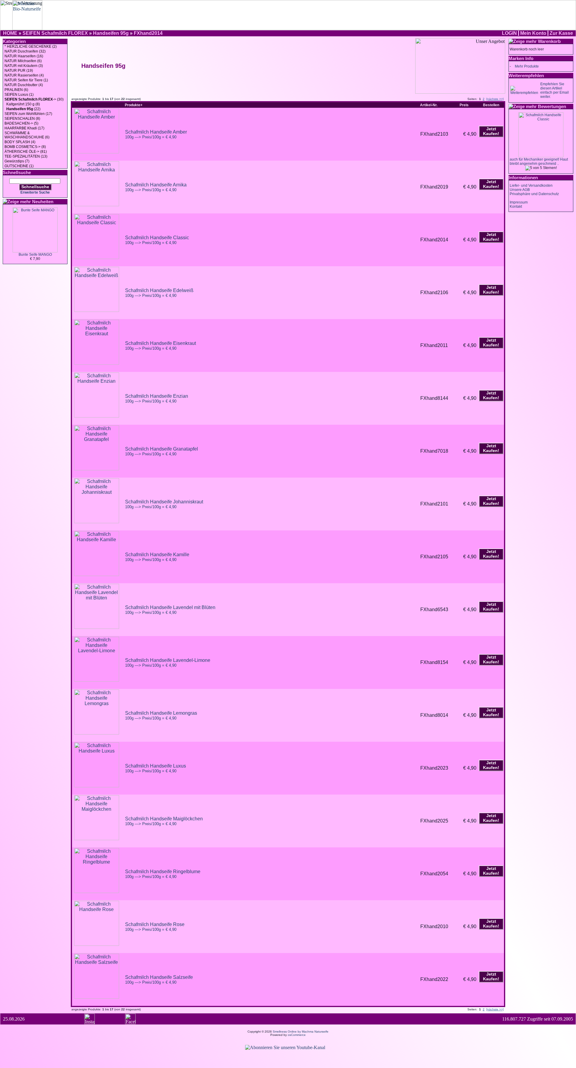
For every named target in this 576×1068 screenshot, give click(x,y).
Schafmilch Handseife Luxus (155, 768)
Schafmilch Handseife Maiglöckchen (164, 821)
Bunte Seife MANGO (35, 254)
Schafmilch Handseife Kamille (157, 557)
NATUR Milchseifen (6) (23, 61)
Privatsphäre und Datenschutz (534, 194)
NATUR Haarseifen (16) (23, 56)
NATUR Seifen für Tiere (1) (26, 80)
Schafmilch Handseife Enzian (156, 398)
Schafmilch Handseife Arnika (156, 187)
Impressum (519, 202)
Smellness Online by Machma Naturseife (300, 1031)
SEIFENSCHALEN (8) (22, 118)
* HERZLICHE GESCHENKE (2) (30, 46)
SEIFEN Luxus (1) (19, 94)
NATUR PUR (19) (18, 70)
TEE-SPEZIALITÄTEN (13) (25, 156)
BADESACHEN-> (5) (21, 123)
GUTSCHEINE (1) (19, 166)
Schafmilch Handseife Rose (154, 927)
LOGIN (509, 33)
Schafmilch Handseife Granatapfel (161, 451)
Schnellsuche (35, 186)
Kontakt (516, 206)
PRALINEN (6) (16, 90)
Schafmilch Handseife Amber (156, 134)
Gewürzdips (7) (16, 161)
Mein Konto (533, 33)
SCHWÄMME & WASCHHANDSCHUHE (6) (27, 135)
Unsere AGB (520, 190)
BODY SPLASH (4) (19, 142)
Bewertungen (552, 106)
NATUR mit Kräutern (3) (23, 66)
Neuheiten (43, 201)
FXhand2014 (148, 33)
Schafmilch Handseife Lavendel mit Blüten (170, 610)
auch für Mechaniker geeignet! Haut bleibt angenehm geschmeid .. (539, 161)
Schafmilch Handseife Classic (157, 240)
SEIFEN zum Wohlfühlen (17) (28, 114)
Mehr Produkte (527, 66)
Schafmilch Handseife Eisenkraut (160, 346)
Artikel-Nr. (428, 105)
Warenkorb (549, 41)
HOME (10, 33)
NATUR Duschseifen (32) (25, 51)
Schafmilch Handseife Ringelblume (162, 874)
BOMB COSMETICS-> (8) (25, 147)
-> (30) (34, 99)
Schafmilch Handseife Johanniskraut (164, 504)
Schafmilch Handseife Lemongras (161, 715)
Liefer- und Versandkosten (531, 185)
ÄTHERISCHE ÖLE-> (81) (25, 151)
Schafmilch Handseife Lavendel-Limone (167, 663)
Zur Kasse (561, 33)
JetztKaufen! (491, 131)
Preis (464, 105)
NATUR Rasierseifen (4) (24, 75)
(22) (23, 109)
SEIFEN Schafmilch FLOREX (55, 33)
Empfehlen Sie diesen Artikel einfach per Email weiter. (554, 90)
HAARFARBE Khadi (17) (24, 128)
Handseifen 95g (111, 33)
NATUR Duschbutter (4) (23, 85)
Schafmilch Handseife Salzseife (159, 980)
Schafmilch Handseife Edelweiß (159, 293)
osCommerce (297, 1034)
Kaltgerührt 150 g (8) (22, 104)
